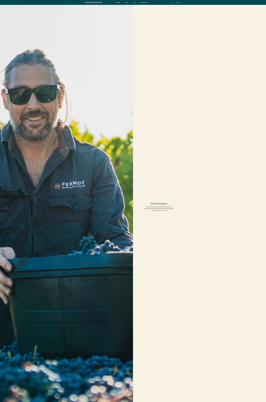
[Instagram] (176, 2)
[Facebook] (179, 2)
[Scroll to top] (263, 398)
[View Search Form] (172, 2)
